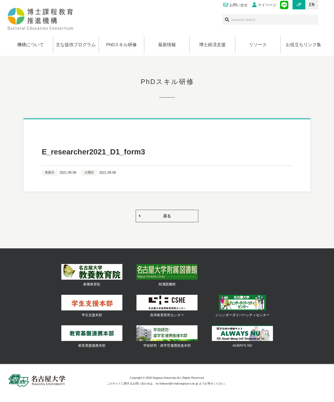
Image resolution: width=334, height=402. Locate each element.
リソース (258, 44)
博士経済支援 (212, 44)
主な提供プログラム (76, 44)
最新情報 (167, 44)
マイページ (267, 5)
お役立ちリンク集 (303, 44)
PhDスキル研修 (121, 44)
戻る (167, 216)
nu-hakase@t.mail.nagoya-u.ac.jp (177, 383)
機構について (30, 44)
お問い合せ (238, 5)
